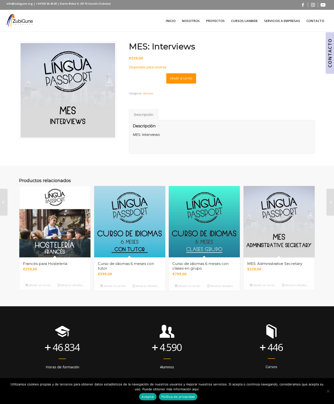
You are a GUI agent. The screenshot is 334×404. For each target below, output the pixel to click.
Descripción (143, 114)
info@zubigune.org (20, 3)
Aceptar (148, 397)
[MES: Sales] (4, 202)
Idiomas (148, 93)
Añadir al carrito (181, 78)
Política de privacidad (178, 397)
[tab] (143, 114)
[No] (327, 391)
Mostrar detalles (71, 285)
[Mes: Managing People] (330, 202)
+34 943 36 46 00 (46, 3)
